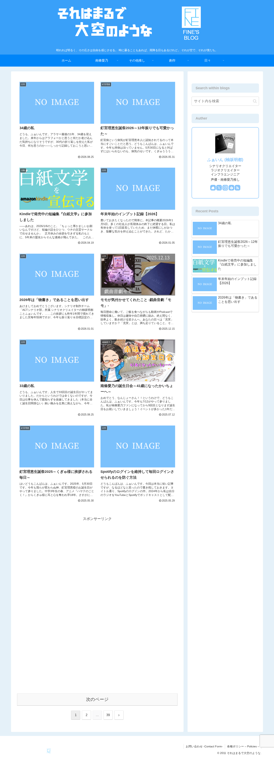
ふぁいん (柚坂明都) (225, 159)
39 (108, 715)
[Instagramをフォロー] (225, 188)
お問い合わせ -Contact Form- (204, 746)
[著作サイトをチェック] (213, 188)
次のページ (97, 699)
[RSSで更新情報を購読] (237, 188)
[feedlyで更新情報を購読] (231, 188)
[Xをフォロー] (219, 188)
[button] (254, 101)
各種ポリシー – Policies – (243, 746)
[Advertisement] (97, 550)
